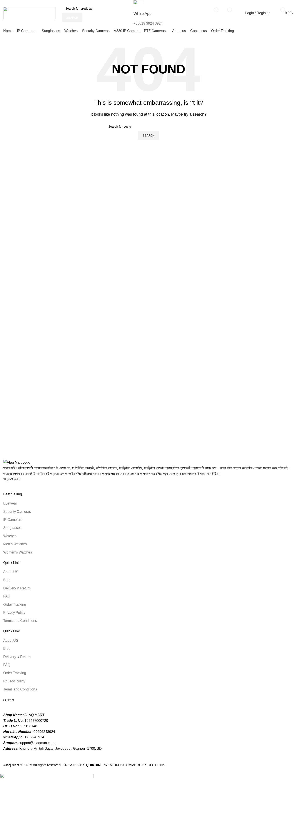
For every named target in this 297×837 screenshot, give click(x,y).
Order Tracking (14, 604)
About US (10, 572)
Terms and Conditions (20, 621)
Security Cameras (17, 511)
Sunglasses (12, 528)
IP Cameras (12, 519)
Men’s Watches (15, 544)
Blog (6, 580)
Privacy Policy (14, 612)
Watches (10, 536)
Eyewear (10, 503)
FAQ (6, 596)
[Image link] (16, 462)
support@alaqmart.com (36, 743)
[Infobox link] (148, 17)
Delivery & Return (17, 588)
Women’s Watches (17, 552)
